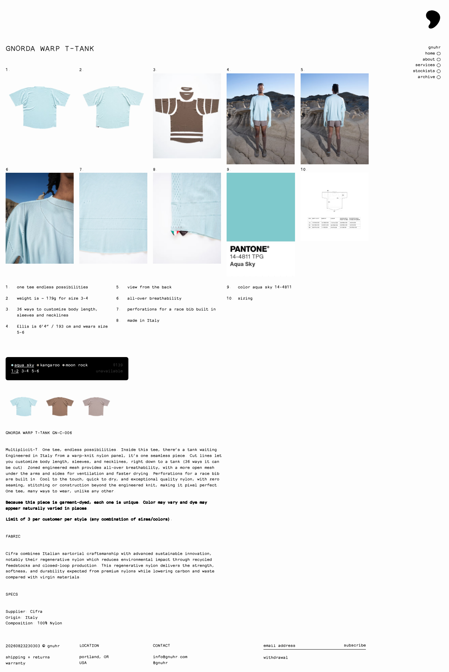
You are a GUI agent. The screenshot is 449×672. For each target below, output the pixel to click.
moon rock (77, 365)
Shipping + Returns (28, 657)
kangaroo (50, 365)
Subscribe (355, 645)
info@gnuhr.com (170, 657)
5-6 (35, 371)
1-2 (15, 371)
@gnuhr (160, 663)
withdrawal (275, 657)
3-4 (25, 371)
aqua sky (24, 365)
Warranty (15, 663)
